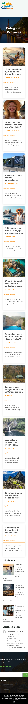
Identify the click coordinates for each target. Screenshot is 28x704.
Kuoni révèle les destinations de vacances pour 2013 (12, 530)
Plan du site (6, 689)
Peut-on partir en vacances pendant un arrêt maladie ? (13, 124)
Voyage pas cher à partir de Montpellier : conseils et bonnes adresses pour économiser (13, 177)
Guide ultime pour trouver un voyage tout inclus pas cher (14, 230)
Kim (4, 77)
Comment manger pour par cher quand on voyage (16, 634)
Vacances (12, 82)
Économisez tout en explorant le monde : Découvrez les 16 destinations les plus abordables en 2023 (14, 336)
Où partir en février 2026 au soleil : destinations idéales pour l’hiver (14, 71)
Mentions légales (8, 684)
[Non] (26, 698)
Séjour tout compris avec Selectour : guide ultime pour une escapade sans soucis (14, 283)
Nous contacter (8, 687)
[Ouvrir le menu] (2, 13)
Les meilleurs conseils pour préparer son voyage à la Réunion (14, 442)
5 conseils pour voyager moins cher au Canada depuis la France (14, 389)
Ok (14, 701)
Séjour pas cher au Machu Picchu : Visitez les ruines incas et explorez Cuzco (13, 495)
